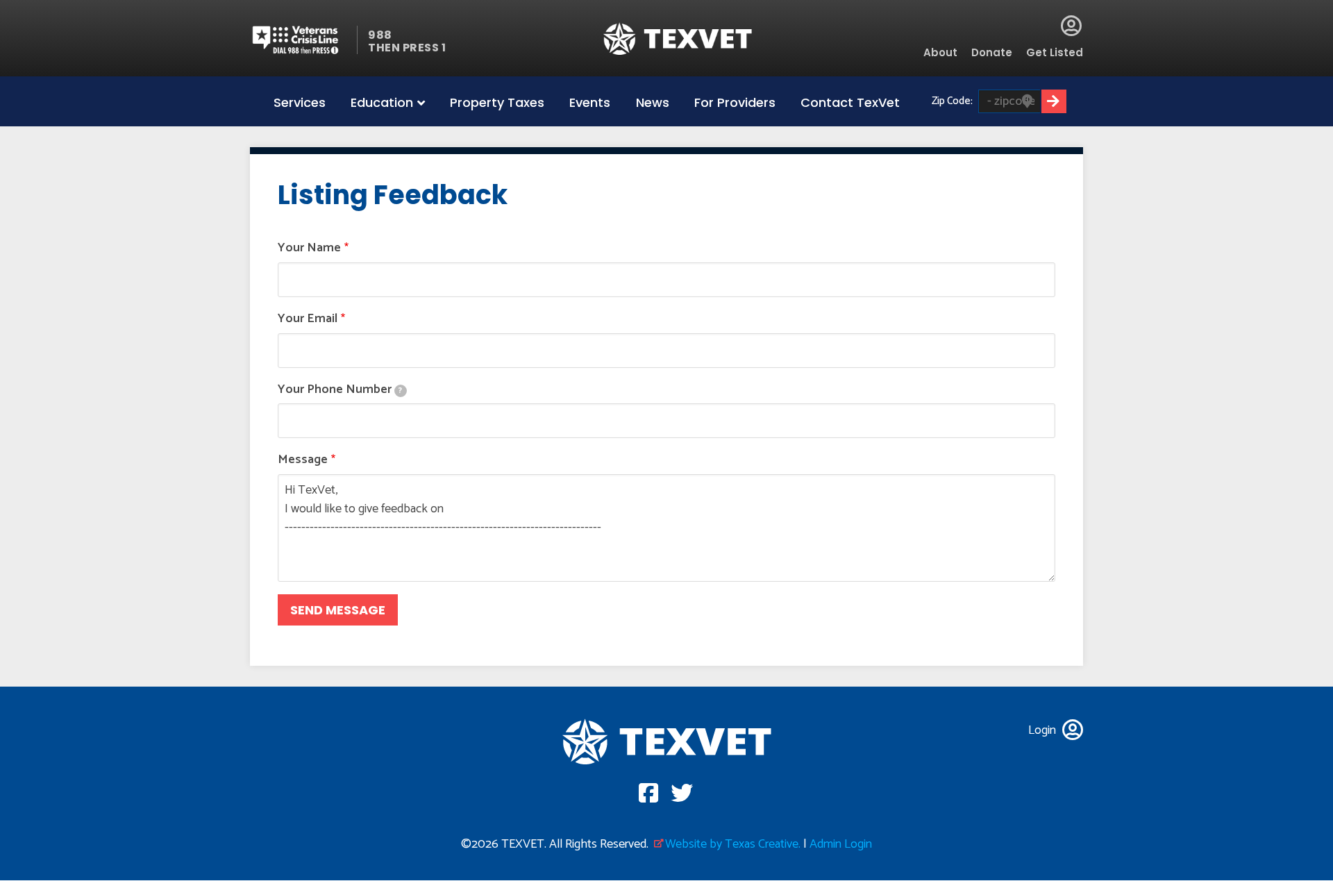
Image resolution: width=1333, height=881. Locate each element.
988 (380, 35)
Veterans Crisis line (304, 40)
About (940, 52)
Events (589, 102)
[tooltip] (400, 391)
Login (1071, 25)
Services (300, 102)
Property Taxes (497, 102)
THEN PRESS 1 (407, 48)
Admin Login (841, 844)
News (652, 102)
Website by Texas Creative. (732, 844)
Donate (991, 52)
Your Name (309, 248)
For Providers (735, 102)
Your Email (307, 319)
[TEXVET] (678, 38)
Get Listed (1054, 52)
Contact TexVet (850, 102)
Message (303, 460)
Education (382, 102)
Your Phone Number (340, 389)
